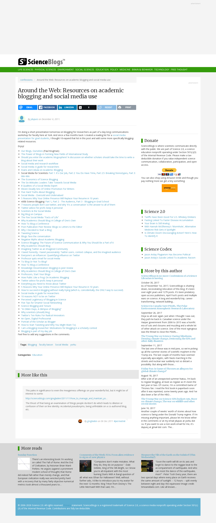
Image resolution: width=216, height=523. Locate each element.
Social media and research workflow (39, 163)
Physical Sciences (45, 70)
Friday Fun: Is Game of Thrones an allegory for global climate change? (167, 369)
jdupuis (34, 119)
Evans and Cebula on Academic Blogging (42, 169)
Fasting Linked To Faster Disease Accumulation (169, 220)
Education (102, 70)
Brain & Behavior (142, 70)
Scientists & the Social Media (36, 210)
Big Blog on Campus (31, 214)
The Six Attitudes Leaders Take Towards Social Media (48, 182)
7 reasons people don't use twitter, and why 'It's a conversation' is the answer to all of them (68, 204)
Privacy (67, 505)
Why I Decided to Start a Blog (36, 229)
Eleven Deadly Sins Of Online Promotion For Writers (47, 188)
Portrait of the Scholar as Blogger (38, 321)
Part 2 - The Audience (63, 201)
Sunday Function (27, 454)
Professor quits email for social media (40, 258)
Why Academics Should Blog (35, 245)
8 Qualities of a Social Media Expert (39, 185)
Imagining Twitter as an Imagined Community (44, 248)
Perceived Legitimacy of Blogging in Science (43, 299)
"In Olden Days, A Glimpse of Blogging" (41, 309)
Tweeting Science (30, 233)
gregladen (92, 421)
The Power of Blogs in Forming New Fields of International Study (54, 154)
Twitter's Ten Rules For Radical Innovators (43, 315)
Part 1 (48, 201)
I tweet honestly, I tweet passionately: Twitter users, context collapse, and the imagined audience (71, 252)
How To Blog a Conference (35, 223)
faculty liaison (46, 344)
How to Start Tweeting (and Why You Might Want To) (48, 324)
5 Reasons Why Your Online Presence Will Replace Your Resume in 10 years (60, 198)
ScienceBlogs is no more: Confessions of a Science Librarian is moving (169, 277)
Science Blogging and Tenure (36, 305)
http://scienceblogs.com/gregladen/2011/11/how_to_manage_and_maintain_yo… (67, 398)
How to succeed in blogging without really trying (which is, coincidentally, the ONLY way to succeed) (72, 290)
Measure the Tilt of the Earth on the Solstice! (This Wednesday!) (168, 456)
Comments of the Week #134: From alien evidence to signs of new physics (107, 456)
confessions (26, 79)
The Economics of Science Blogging (39, 179)
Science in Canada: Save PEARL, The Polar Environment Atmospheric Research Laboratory (167, 307)
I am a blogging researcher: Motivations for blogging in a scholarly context (59, 327)
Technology (161, 70)
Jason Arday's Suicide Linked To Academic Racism (170, 257)
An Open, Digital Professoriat (36, 318)
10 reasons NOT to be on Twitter (38, 296)
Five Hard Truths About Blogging (38, 192)
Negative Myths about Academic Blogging (42, 239)
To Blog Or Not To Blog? (34, 261)
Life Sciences (25, 70)
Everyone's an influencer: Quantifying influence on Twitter (50, 255)
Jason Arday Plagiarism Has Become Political (167, 254)
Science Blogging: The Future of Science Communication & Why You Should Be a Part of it (67, 242)
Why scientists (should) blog (35, 312)
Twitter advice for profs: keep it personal (42, 207)
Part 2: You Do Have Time (82, 173)
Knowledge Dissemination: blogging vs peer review (47, 267)
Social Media (61, 344)
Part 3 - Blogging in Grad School (92, 201)
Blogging (32, 344)
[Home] (48, 62)
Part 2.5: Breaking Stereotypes (112, 173)
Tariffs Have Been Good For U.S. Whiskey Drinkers (170, 216)
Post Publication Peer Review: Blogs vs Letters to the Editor (51, 226)
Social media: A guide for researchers (40, 166)
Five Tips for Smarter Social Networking (41, 302)
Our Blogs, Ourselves (32, 150)
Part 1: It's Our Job (58, 173)
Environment (66, 70)
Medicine (125, 70)
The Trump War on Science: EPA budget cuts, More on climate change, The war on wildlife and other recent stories (169, 401)
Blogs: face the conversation (35, 236)
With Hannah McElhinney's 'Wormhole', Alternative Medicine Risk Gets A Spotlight (170, 228)
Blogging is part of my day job (36, 331)
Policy (114, 70)
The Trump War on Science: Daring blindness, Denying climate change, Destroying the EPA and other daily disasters (168, 338)
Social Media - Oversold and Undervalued (42, 195)
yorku (73, 344)
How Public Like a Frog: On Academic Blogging (45, 277)
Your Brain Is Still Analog (157, 223)
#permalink (119, 421)
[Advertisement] (108, 27)
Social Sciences (84, 70)
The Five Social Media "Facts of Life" (40, 217)
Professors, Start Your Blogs (35, 274)
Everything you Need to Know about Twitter (43, 283)
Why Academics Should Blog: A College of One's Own (48, 220)
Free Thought (179, 70)
